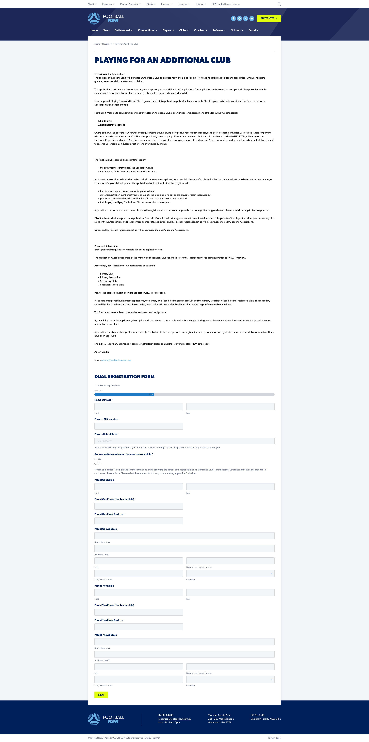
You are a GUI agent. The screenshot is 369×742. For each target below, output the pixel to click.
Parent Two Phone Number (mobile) (114, 605)
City (96, 567)
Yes (99, 459)
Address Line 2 (102, 555)
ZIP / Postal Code (103, 579)
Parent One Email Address (109, 514)
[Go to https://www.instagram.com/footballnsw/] (239, 18)
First (96, 413)
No (99, 463)
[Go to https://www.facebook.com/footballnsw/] (233, 18)
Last (188, 413)
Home (97, 44)
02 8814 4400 (165, 715)
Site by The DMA (152, 738)
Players (105, 44)
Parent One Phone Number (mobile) (114, 499)
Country (190, 579)
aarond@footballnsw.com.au (116, 360)
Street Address (102, 542)
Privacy (271, 738)
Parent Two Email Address (108, 620)
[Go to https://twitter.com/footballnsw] (245, 18)
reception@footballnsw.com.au (174, 719)
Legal (278, 738)
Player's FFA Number (106, 419)
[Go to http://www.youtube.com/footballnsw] (251, 18)
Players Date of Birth (106, 434)
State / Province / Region (199, 567)
